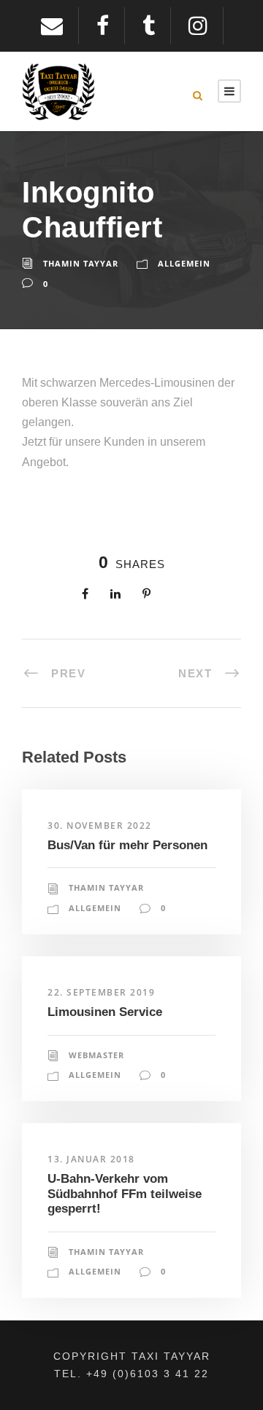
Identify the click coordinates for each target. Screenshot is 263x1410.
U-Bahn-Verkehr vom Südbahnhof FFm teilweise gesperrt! (124, 1194)
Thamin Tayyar (80, 263)
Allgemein (184, 263)
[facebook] (110, 26)
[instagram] (205, 26)
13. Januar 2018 (91, 1159)
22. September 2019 (101, 992)
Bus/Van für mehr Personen (127, 845)
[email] (59, 26)
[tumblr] (156, 26)
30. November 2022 (99, 825)
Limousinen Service (104, 1012)
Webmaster (96, 1054)
